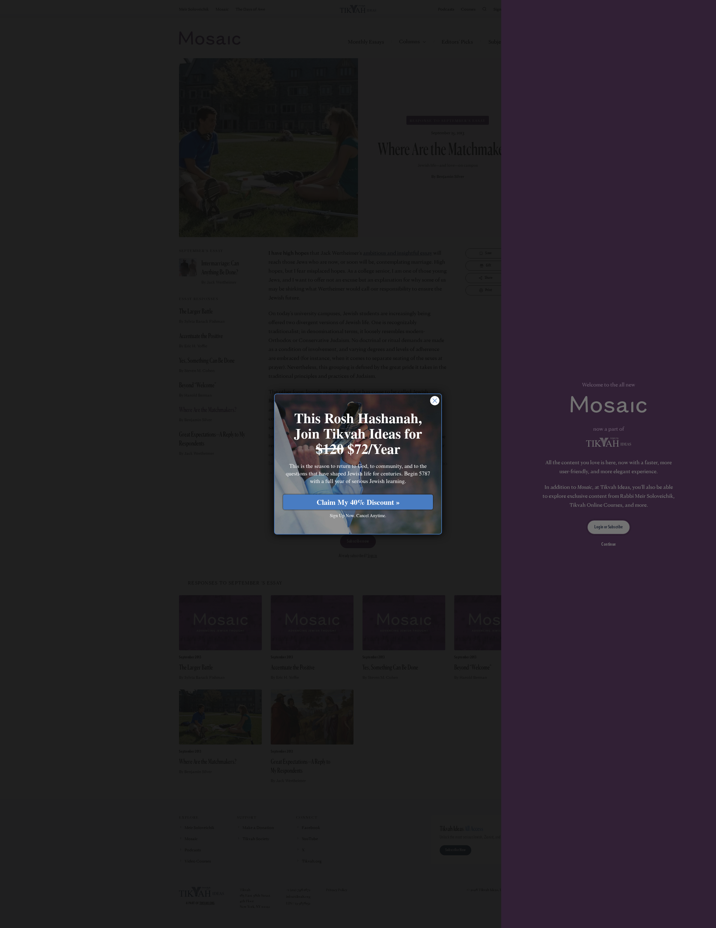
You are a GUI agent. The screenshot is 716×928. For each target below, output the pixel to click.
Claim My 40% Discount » (358, 502)
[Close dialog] (435, 401)
